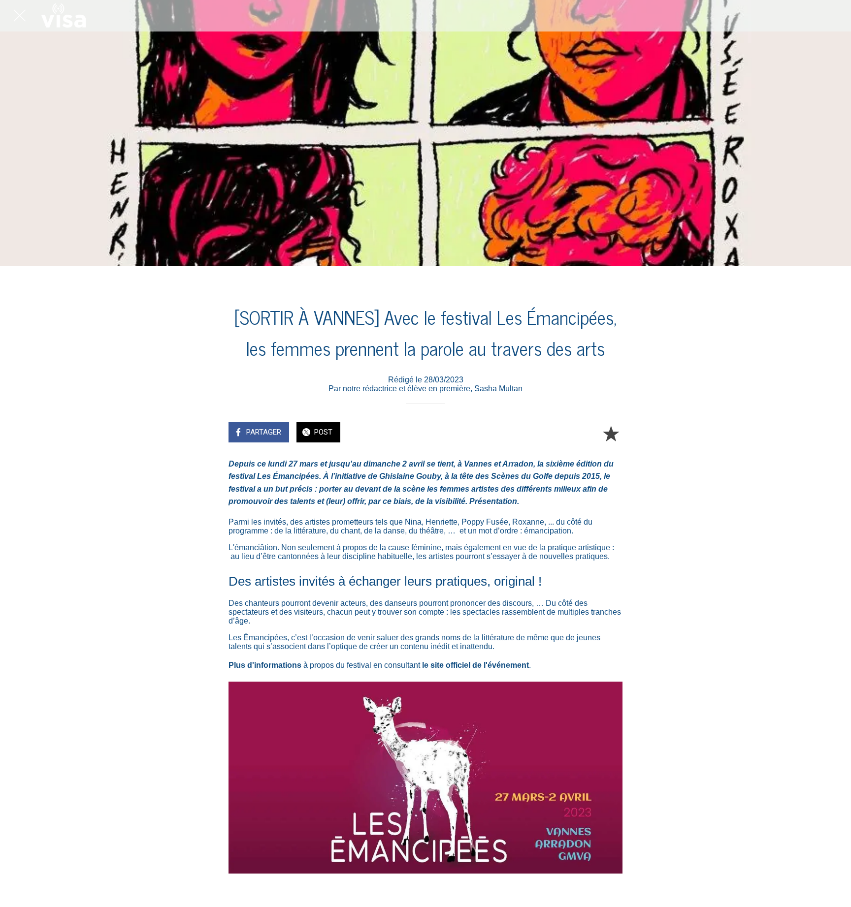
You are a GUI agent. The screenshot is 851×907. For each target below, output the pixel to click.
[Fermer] (20, 16)
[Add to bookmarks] (610, 433)
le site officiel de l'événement (475, 665)
